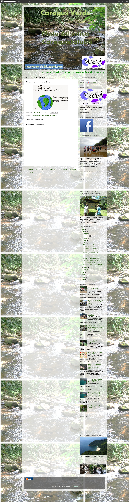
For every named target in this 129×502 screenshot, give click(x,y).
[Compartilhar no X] (54, 113)
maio (85, 240)
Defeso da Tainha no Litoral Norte (92, 264)
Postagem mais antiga (67, 169)
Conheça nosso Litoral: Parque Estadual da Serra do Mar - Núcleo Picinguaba (95, 394)
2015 (83, 229)
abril (85, 243)
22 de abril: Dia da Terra (90, 256)
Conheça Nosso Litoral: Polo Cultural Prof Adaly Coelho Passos (95, 302)
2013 (83, 272)
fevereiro (86, 269)
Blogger (76, 486)
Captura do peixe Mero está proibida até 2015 (91, 249)
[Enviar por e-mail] (50, 113)
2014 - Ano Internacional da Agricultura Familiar (91, 261)
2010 (83, 279)
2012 (83, 275)
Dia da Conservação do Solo (41, 115)
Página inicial (51, 169)
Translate (93, 82)
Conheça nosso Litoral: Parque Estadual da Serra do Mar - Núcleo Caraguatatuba (94, 328)
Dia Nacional (53, 115)
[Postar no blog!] (52, 113)
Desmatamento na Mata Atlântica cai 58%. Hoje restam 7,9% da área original (94, 366)
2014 (83, 231)
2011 (83, 277)
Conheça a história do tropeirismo (93, 314)
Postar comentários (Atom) (37, 172)
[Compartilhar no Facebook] (55, 113)
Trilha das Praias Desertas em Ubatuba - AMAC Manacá (94, 288)
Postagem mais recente (34, 169)
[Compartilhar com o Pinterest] (57, 113)
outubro (86, 233)
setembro (86, 236)
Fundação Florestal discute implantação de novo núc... (91, 253)
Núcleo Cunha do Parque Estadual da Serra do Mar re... (92, 245)
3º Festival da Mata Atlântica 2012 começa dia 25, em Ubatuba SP (95, 380)
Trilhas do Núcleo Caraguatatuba (92, 341)
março (85, 267)
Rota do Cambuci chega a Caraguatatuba (94, 353)
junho (85, 238)
